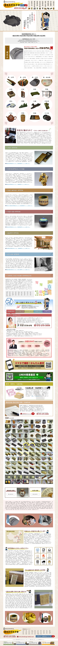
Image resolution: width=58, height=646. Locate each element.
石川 (27, 292)
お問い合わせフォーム (38, 396)
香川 (41, 633)
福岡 (49, 633)
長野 (9, 293)
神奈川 (19, 292)
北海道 (23, 630)
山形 (38, 630)
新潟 (21, 292)
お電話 (32, 396)
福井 (30, 292)
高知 (46, 633)
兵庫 (6, 294)
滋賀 (24, 293)
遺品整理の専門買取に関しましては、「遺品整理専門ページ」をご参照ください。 (18, 248)
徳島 (30, 294)
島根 (18, 294)
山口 (27, 294)
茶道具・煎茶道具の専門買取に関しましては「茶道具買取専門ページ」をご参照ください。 (20, 205)
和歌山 (13, 294)
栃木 (46, 630)
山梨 (6, 293)
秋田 (35, 630)
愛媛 (43, 633)
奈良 (9, 294)
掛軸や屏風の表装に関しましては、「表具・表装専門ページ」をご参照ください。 (18, 269)
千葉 (12, 292)
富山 (24, 292)
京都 (27, 293)
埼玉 (9, 292)
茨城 (43, 630)
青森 (26, 630)
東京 (15, 292)
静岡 (15, 293)
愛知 (18, 293)
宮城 (32, 630)
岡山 (21, 294)
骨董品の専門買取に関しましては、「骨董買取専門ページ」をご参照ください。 (18, 184)
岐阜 (12, 293)
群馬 (6, 292)
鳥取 (15, 294)
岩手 (29, 630)
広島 (24, 294)
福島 (41, 630)
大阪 (30, 293)
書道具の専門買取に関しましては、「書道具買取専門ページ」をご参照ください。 (18, 163)
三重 (21, 293)
